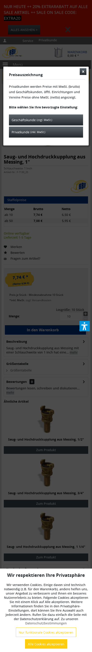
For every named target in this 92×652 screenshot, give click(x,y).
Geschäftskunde (32, 120)
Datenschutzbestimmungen (46, 623)
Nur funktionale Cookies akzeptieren (46, 632)
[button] (84, 326)
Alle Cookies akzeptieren (46, 644)
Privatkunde (28, 132)
